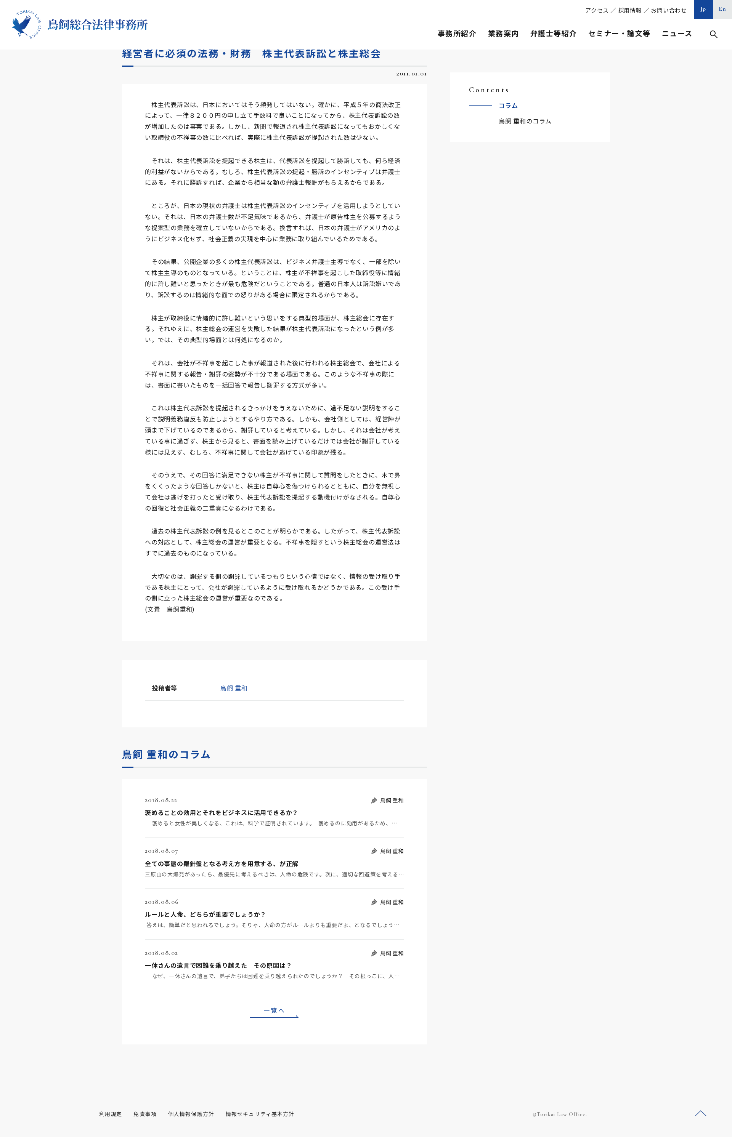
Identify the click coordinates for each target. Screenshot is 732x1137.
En (723, 9)
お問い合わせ (669, 10)
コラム (508, 105)
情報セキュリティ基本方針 (260, 1114)
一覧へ (274, 1010)
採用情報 (630, 10)
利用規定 (110, 1114)
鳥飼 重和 (234, 687)
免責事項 (144, 1114)
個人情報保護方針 (191, 1114)
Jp (703, 9)
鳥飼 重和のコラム (525, 120)
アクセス (597, 10)
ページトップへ (700, 1113)
